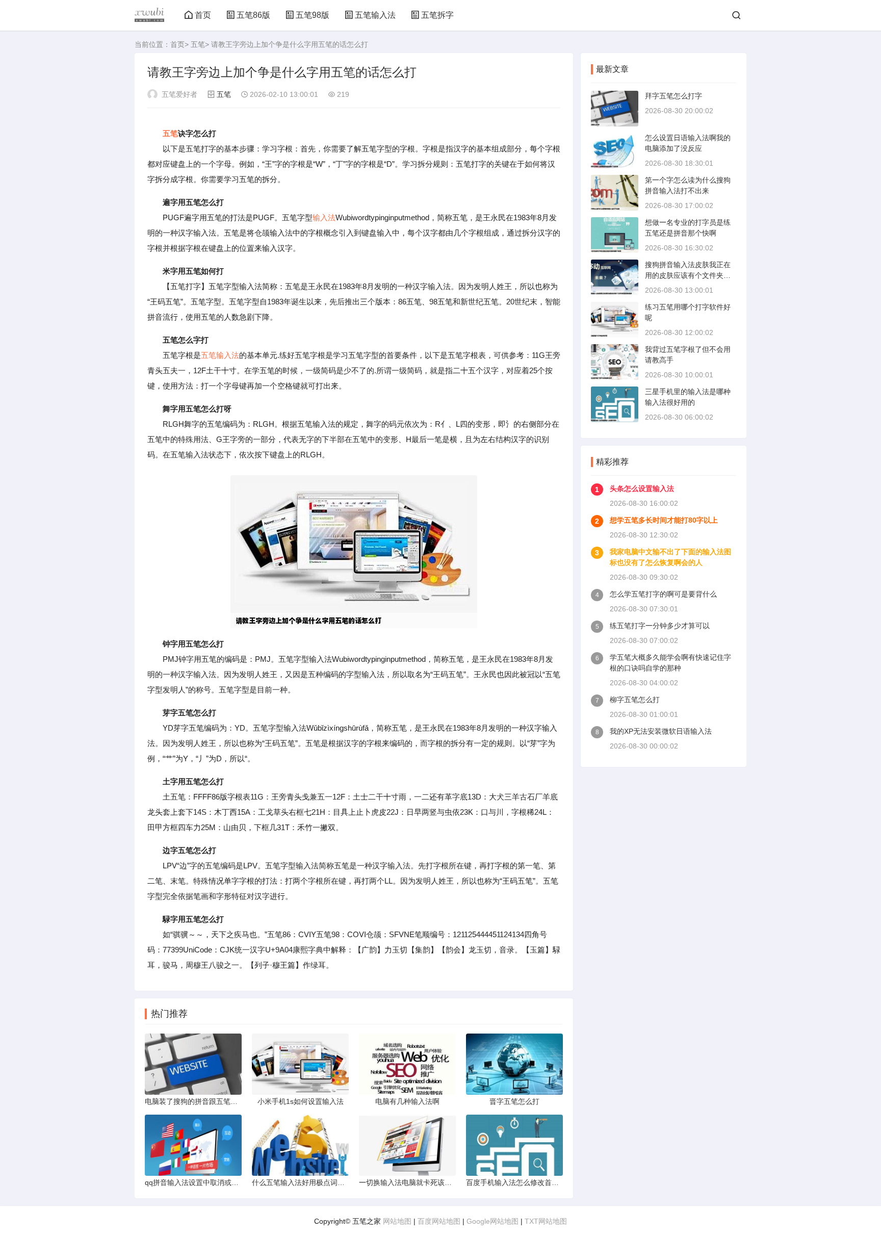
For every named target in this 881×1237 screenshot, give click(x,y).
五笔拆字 (437, 15)
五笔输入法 (375, 15)
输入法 (324, 217)
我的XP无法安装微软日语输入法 (661, 731)
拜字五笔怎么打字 (673, 96)
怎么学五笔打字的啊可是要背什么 (663, 594)
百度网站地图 (439, 1221)
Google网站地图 (493, 1221)
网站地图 (397, 1221)
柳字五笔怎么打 (635, 699)
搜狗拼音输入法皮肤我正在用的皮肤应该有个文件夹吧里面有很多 (688, 275)
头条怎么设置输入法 (642, 488)
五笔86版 (253, 15)
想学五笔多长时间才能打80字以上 (664, 520)
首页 (203, 15)
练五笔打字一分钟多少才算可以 (660, 626)
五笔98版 (312, 15)
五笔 (198, 44)
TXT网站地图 (546, 1221)
